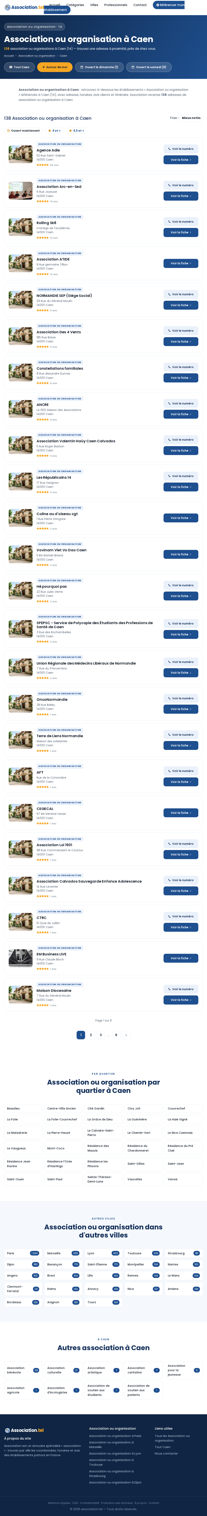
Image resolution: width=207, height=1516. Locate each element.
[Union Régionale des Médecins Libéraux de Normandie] (21, 667)
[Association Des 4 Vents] (21, 336)
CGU (75, 1503)
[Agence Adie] (21, 154)
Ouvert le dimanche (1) (101, 67)
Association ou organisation (36, 56)
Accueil (54, 5)
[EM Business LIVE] (21, 958)
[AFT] (21, 776)
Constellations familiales (60, 368)
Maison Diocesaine (54, 990)
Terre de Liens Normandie (60, 735)
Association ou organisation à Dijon (115, 1482)
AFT (40, 772)
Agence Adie (48, 150)
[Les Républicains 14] (21, 481)
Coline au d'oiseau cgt (57, 513)
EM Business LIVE (52, 954)
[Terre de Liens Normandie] (21, 740)
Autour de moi (56, 67)
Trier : (175, 118)
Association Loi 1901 (54, 844)
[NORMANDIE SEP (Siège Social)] (21, 300)
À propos (141, 1503)
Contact (140, 5)
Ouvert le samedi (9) (151, 67)
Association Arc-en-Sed (59, 186)
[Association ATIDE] (21, 263)
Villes (94, 5)
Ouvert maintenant (25, 131)
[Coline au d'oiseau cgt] (21, 518)
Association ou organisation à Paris (115, 1436)
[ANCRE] (21, 409)
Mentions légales (59, 1503)
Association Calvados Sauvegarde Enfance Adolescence (89, 881)
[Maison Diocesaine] (21, 995)
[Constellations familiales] (21, 372)
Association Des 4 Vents (59, 332)
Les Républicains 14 (54, 477)
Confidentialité (89, 1503)
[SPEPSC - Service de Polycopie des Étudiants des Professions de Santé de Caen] (21, 629)
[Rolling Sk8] (21, 227)
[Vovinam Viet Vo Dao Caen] (21, 554)
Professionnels (115, 5)
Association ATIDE (53, 259)
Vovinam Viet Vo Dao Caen (62, 550)
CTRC (41, 917)
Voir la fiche (179, 160)
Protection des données (117, 1503)
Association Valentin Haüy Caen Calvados (76, 441)
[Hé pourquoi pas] (21, 591)
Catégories (75, 5)
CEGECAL (45, 808)
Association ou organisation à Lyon (115, 1453)
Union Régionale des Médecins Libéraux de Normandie (86, 663)
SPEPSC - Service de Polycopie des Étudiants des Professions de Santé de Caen (95, 624)
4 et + (56, 131)
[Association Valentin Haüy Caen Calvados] (21, 445)
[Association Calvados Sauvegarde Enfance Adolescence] (21, 886)
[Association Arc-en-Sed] (21, 191)
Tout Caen (21, 67)
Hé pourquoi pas (52, 586)
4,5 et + (78, 131)
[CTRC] (21, 922)
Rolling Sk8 (46, 222)
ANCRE (43, 404)
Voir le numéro (183, 149)
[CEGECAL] (21, 813)
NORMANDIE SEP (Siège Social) (64, 295)
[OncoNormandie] (21, 704)
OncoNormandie (52, 699)
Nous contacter (166, 1453)
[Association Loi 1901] (21, 849)
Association (27, 7)
